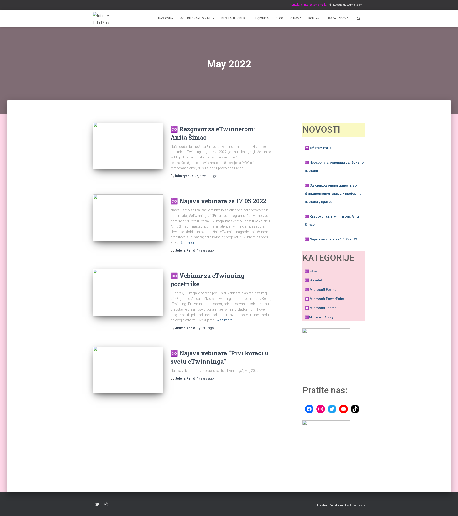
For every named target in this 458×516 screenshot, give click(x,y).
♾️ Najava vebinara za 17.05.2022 (218, 201)
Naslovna (165, 18)
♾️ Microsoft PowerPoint (324, 299)
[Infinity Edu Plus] (101, 18)
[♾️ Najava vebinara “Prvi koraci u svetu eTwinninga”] (128, 370)
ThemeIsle (357, 505)
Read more (188, 243)
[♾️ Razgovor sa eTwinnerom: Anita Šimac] (128, 146)
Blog (279, 18)
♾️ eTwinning (315, 271)
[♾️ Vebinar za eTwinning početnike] (128, 292)
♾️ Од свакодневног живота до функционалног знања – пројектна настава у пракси (333, 193)
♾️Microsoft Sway (319, 317)
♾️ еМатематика (318, 148)
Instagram (106, 504)
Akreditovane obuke (196, 18)
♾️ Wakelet (313, 280)
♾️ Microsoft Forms (320, 289)
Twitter (97, 504)
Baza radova (338, 18)
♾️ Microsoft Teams (320, 308)
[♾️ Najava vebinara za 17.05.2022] (128, 217)
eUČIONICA (261, 18)
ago (208, 176)
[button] (213, 18)
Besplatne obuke (234, 18)
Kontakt (314, 18)
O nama (295, 18)
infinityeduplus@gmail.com (345, 4)
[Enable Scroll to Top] (448, 506)
